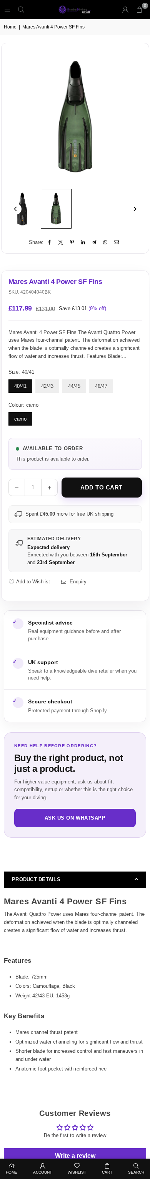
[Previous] (16, 209)
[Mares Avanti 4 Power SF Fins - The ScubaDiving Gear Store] (22, 209)
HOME (11, 1172)
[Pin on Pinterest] (72, 243)
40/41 (20, 386)
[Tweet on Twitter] (61, 243)
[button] (139, 10)
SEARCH (136, 1172)
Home (10, 27)
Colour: (23, 405)
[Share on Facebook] (50, 243)
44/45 (74, 386)
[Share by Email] (117, 243)
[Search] (21, 9)
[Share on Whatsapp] (105, 243)
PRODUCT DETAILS (36, 879)
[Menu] (7, 9)
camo (20, 419)
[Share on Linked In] (83, 243)
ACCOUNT (42, 1172)
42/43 (47, 386)
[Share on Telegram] (94, 243)
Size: (21, 372)
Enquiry (77, 581)
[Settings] (125, 10)
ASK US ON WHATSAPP (75, 818)
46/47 (101, 386)
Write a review (75, 1155)
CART (107, 1172)
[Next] (134, 209)
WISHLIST (77, 1172)
